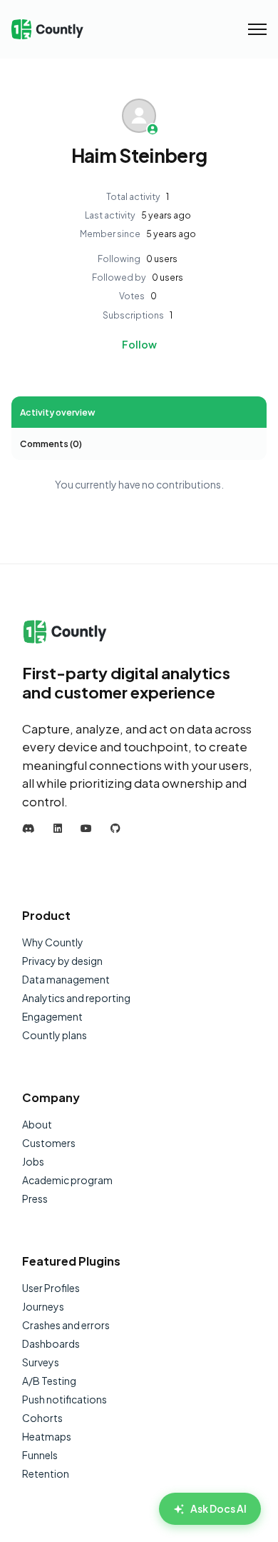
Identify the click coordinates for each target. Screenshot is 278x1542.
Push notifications (64, 1399)
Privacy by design (62, 960)
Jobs (33, 1161)
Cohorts (42, 1417)
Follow (139, 344)
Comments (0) (51, 443)
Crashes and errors (66, 1324)
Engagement (52, 1016)
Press (35, 1198)
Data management (66, 979)
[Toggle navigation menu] (257, 29)
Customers (49, 1142)
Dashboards (51, 1343)
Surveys (40, 1362)
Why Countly (52, 942)
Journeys (43, 1306)
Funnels (40, 1454)
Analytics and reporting (76, 997)
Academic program (67, 1179)
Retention (45, 1473)
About (37, 1124)
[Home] (47, 29)
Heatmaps (46, 1436)
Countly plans (54, 1034)
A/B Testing (49, 1380)
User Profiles (51, 1287)
